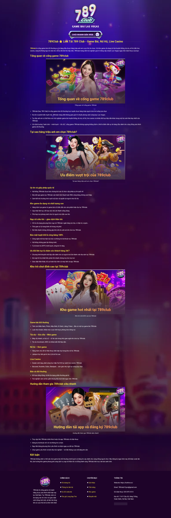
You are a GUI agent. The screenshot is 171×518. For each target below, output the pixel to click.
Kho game (92, 492)
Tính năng (92, 487)
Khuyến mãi (92, 496)
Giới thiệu (92, 483)
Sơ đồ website (67, 492)
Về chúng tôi (66, 483)
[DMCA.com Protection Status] (120, 504)
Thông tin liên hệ (67, 487)
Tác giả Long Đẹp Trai (69, 496)
